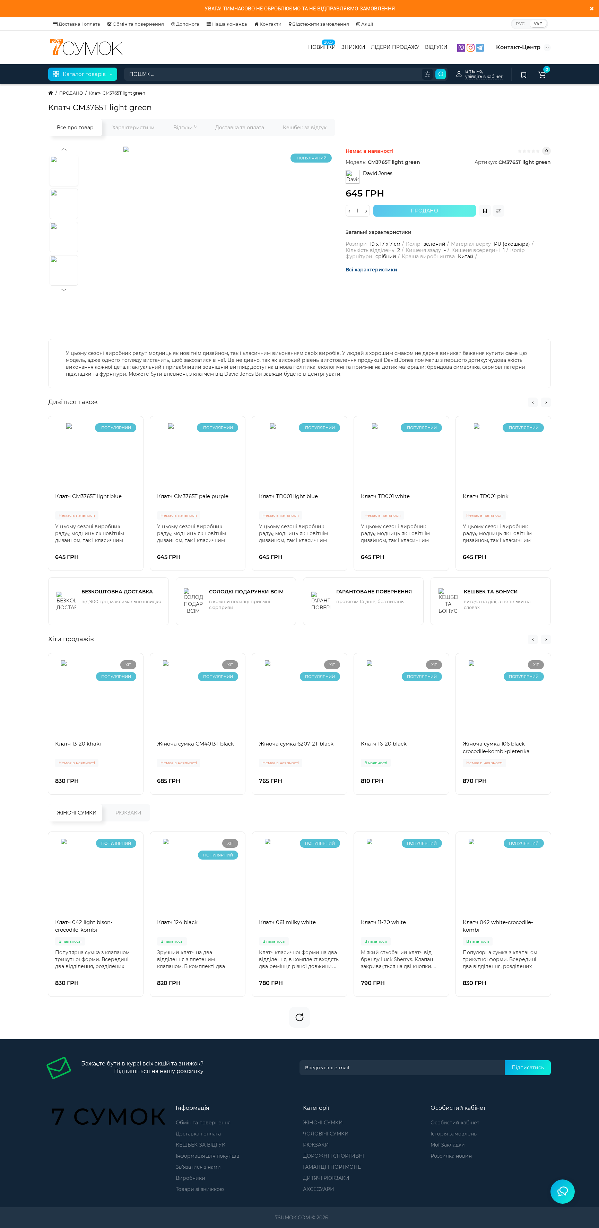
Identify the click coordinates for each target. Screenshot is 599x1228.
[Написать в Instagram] (471, 47)
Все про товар (75, 127)
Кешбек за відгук (305, 127)
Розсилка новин (451, 1156)
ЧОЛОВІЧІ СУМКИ (326, 1134)
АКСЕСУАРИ (318, 1189)
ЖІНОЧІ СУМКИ (77, 813)
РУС (520, 23)
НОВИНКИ (322, 46)
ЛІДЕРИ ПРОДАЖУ (395, 47)
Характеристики (133, 127)
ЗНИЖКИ (353, 47)
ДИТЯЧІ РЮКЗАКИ (326, 1178)
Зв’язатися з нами (198, 1167)
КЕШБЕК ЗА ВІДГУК (200, 1145)
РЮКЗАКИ (128, 813)
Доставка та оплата (239, 127)
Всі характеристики (371, 270)
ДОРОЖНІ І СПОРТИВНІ (333, 1156)
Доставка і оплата (79, 24)
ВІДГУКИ (436, 47)
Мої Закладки (448, 1145)
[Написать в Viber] (462, 47)
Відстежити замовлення (320, 24)
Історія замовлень (454, 1134)
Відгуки (185, 127)
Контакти (270, 24)
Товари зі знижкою (200, 1189)
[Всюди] (427, 74)
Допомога (187, 24)
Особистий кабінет (455, 1123)
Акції (366, 24)
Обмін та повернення (138, 24)
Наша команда (229, 24)
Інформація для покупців (208, 1156)
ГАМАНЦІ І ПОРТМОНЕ (332, 1167)
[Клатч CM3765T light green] (210, 233)
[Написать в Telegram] (480, 47)
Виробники (190, 1178)
